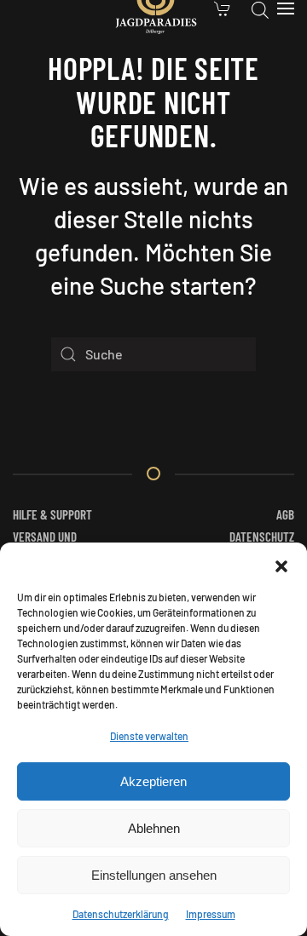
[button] (281, 563)
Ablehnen (154, 828)
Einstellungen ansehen (154, 875)
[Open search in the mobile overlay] (260, 8)
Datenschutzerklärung (120, 914)
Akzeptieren (153, 781)
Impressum (210, 914)
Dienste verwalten (149, 736)
